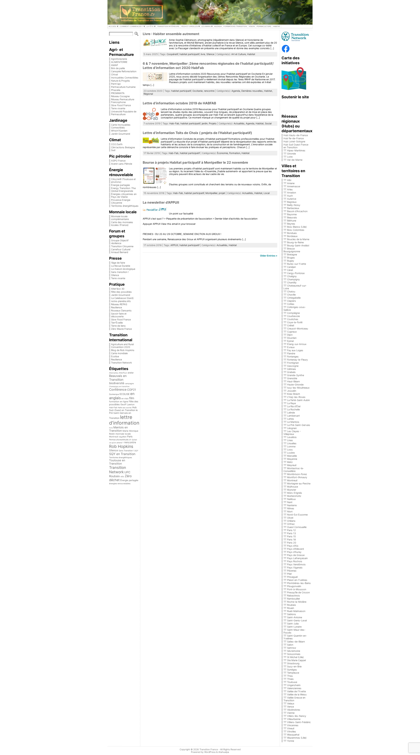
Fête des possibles (121, 291)
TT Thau (288, 675)
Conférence (117, 390)
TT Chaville (290, 294)
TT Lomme (289, 446)
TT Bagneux (290, 202)
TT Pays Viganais (293, 567)
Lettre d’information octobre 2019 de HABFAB (179, 103)
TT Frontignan (291, 362)
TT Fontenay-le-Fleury (296, 359)
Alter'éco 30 (117, 288)
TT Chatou (289, 291)
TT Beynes (289, 223)
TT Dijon (288, 334)
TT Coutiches (291, 319)
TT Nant (288, 502)
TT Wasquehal (291, 734)
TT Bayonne (290, 214)
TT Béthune (290, 220)
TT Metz (288, 462)
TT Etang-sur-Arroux (295, 344)
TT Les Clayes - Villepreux (292, 432)
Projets (213, 123)
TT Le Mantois (291, 422)
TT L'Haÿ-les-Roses (294, 397)
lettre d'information (124, 420)
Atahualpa (223, 752)
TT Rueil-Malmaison (294, 611)
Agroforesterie (119, 58)
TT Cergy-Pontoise (294, 273)
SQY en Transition (122, 454)
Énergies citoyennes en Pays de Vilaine (123, 195)
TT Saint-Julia (291, 623)
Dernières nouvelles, (252, 90)
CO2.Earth (117, 144)
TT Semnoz (290, 647)
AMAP (114, 65)
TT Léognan (290, 428)
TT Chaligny (290, 276)
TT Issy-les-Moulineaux (297, 387)
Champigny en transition (119, 386)
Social (268, 123)
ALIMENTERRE (119, 62)
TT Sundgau (290, 669)
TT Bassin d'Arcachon (295, 211)
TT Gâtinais (290, 369)
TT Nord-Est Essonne (296, 514)
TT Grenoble (290, 378)
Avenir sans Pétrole (121, 163)
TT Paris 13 (290, 533)
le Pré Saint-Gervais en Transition (123, 414)
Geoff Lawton (127, 404)
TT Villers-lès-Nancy (295, 716)
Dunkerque (114, 394)
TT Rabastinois (292, 595)
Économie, (223, 153)
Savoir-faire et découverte (118, 315)
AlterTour (123, 373)
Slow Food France (121, 105)
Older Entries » (268, 255)
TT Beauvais (290, 217)
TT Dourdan (290, 337)
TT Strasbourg (291, 663)
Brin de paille (118, 68)
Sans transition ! (120, 272)
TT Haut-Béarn (292, 381)
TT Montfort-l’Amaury (295, 477)
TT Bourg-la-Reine (294, 242)
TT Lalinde (289, 412)
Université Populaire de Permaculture (123, 113)
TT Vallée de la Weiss (295, 694)
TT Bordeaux (291, 236)
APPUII (174, 245)
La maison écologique (123, 269)
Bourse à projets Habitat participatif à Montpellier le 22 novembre (195, 162)
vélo (122, 476)
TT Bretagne (290, 254)
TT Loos (288, 449)
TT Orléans (289, 520)
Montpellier (211, 193)
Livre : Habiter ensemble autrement (171, 34)
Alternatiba (113, 373)
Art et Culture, (239, 54)
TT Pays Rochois (293, 561)
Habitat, (268, 90)
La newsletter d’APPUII (161, 202)
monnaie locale (123, 433)
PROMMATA (118, 93)
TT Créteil (289, 325)
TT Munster (290, 489)
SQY (136, 450)
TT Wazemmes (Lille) (295, 737)
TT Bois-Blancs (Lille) (295, 226)
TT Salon (288, 644)
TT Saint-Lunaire (293, 626)
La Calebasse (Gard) (122, 298)
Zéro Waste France (121, 328)
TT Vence (289, 706)
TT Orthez (289, 524)
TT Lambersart (292, 415)
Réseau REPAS (119, 304)
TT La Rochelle (292, 409)
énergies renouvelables (119, 483)
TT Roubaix (290, 604)
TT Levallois (290, 437)
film (131, 398)
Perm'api (116, 83)
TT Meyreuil (290, 465)
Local (267, 193)
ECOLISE (125, 394)
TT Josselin (290, 390)
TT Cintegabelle (292, 297)
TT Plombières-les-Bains (297, 583)
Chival (114, 74)
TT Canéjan (290, 267)
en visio (124, 398)
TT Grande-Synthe (294, 375)
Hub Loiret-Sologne (294, 141)
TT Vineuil (289, 728)
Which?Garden (119, 130)
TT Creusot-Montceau (296, 328)
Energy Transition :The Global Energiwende (123, 189)
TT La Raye (290, 403)
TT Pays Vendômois (295, 564)
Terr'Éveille (117, 322)
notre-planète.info (121, 301)
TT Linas (288, 440)
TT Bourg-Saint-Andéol (296, 245)
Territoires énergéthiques (124, 205)
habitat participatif (189, 54)
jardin (205, 123)
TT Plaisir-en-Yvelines (295, 580)
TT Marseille (290, 455)
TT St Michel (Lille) (294, 657)
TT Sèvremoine (292, 651)
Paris (130, 436)
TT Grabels (290, 372)
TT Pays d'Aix (291, 545)
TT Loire (288, 156)
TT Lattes (289, 418)
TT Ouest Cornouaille (295, 527)
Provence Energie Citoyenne (120, 201)
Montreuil (113, 436)
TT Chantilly (290, 282)
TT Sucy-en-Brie (293, 666)
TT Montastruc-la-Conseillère (294, 469)
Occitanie (197, 90)
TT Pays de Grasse (294, 555)
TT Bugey (289, 260)
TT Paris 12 (290, 530)
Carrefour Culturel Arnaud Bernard (120, 251)
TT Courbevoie (292, 316)
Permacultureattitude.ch (120, 440)
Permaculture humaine (123, 87)
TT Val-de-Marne (293, 159)
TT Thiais (289, 679)
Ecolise (115, 356)
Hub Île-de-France (294, 138)
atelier (131, 373)
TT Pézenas (290, 570)
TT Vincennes (291, 725)
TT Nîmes (289, 508)
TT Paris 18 (290, 539)
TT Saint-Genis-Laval (295, 620)
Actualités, (240, 123)
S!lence (115, 275)
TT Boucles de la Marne (296, 239)
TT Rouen (289, 608)
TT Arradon (290, 192)
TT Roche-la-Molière (295, 601)
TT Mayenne (290, 459)
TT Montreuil (290, 480)
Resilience (116, 307)
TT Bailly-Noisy (292, 205)
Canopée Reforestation (123, 71)
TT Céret (288, 270)
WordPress (210, 752)
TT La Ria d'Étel (292, 406)
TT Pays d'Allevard (294, 548)
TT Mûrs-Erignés (293, 492)
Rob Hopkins (121, 446)
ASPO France (118, 160)
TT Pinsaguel (291, 576)
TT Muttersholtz (292, 496)
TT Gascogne (291, 365)
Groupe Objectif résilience (119, 242)
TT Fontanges (291, 356)
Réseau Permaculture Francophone (122, 101)
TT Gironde (290, 153)
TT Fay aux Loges (293, 350)
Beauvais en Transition (118, 378)
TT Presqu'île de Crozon (297, 592)
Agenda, (236, 90)
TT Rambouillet (292, 598)
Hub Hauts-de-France (296, 135)
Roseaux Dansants (121, 310)
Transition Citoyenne (122, 246)
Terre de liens (118, 325)
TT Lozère (289, 452)
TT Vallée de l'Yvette (295, 691)
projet (222, 193)
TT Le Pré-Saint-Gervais (297, 425)
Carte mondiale (119, 353)
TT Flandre (289, 353)
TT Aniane (289, 183)
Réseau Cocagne (120, 96)
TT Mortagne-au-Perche (297, 483)
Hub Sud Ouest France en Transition (296, 146)
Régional (148, 93)
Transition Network (121, 362)
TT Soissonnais (292, 654)
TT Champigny (292, 279)
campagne (129, 383)
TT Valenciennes (292, 688)
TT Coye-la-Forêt (293, 322)
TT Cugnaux (290, 331)
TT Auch (288, 195)
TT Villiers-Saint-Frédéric (297, 722)
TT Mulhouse (291, 486)
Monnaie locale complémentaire (120, 217)
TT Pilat (288, 573)
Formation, (235, 153)
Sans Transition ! (126, 450)
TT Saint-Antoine (293, 617)
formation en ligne (118, 401)
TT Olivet (288, 517)
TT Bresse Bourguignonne (292, 250)
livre (111, 428)
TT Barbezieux (291, 208)
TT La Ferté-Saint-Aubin (297, 400)
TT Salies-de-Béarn (294, 641)
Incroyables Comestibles (124, 77)
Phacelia (115, 90)
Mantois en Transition (118, 429)
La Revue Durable (120, 265)
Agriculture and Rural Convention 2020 (122, 345)
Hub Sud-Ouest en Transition (123, 408)
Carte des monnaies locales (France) (122, 223)
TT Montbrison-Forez (295, 474)
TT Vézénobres (292, 709)
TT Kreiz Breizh (292, 393)
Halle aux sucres (125, 407)
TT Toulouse (290, 682)
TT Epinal (289, 341)
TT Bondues (290, 233)
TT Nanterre (290, 505)
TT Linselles (290, 443)
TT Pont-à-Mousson (295, 589)
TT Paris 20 (290, 542)
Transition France (209, 749)
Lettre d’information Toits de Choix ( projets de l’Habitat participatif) (197, 133)
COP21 (131, 389)
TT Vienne (289, 712)
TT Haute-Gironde (294, 384)
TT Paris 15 (290, 536)
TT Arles (288, 189)
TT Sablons (290, 614)
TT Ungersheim (292, 685)
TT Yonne (289, 740)
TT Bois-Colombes (294, 230)
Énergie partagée (120, 185)
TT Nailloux (290, 499)
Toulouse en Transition (117, 462)
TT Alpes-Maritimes (294, 150)
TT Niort (288, 511)
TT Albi (287, 180)
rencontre (130, 442)
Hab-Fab (113, 407)
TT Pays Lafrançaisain (296, 558)
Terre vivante (118, 108)
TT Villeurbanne (292, 719)
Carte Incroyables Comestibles (120, 126)
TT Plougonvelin (292, 586)
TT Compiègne (292, 313)
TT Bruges (289, 257)
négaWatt (122, 437)
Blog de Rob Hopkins (122, 350)
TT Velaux (289, 703)
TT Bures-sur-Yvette (295, 263)
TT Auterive (290, 198)
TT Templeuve (291, 672)
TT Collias (289, 304)
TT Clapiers (290, 300)
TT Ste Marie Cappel (295, 660)
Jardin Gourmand (120, 133)
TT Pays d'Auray (292, 552)
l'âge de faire (118, 262)
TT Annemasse (292, 186)
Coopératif (172, 54)
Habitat (251, 54)
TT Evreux (289, 347)
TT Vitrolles (290, 731)
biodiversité (116, 383)
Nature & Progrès (120, 80)
